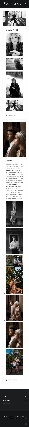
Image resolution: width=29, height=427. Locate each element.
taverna (8, 170)
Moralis (17, 186)
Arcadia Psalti (12, 30)
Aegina (13, 170)
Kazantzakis (9, 186)
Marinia (9, 160)
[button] (25, 4)
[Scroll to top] (26, 424)
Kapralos (14, 184)
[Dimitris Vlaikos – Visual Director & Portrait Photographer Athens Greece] (10, 4)
